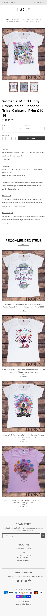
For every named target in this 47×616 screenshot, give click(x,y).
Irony (23, 309)
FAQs (23, 553)
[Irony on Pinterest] (29, 581)
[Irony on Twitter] (18, 581)
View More (23, 244)
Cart (39, 2)
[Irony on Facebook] (22, 581)
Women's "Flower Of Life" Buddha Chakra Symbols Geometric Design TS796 (23, 501)
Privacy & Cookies (23, 560)
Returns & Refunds (23, 558)
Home (8, 19)
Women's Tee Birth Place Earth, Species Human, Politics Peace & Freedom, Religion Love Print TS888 (23, 305)
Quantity (5, 135)
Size (3, 125)
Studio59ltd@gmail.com (35, 576)
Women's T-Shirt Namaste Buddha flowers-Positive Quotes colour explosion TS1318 (23, 436)
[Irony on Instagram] (25, 581)
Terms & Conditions (23, 555)
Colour (27, 125)
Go (43, 536)
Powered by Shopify (23, 604)
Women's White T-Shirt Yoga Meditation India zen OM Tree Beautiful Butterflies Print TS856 (23, 371)
